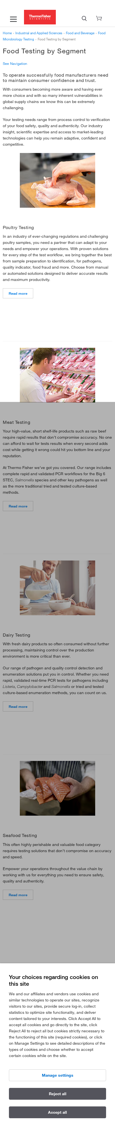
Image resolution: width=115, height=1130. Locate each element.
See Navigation (15, 63)
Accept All (57, 1112)
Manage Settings (57, 1075)
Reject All (57, 1093)
